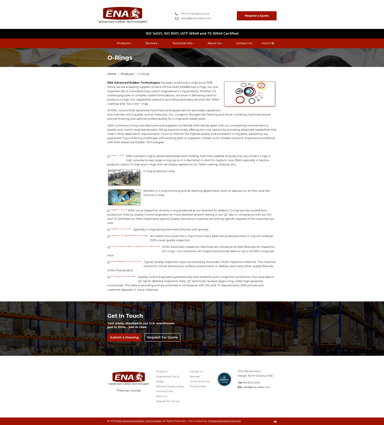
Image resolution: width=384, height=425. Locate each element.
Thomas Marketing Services (224, 421)
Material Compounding (170, 386)
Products (123, 43)
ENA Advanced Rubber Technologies (139, 421)
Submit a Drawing (124, 337)
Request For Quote (162, 337)
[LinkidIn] (275, 421)
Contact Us (244, 43)
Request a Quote (257, 15)
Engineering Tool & (167, 379)
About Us (214, 43)
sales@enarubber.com (256, 387)
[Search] (272, 43)
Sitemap (195, 376)
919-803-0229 (251, 382)
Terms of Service (200, 381)
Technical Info (182, 43)
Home (111, 74)
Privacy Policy (198, 386)
